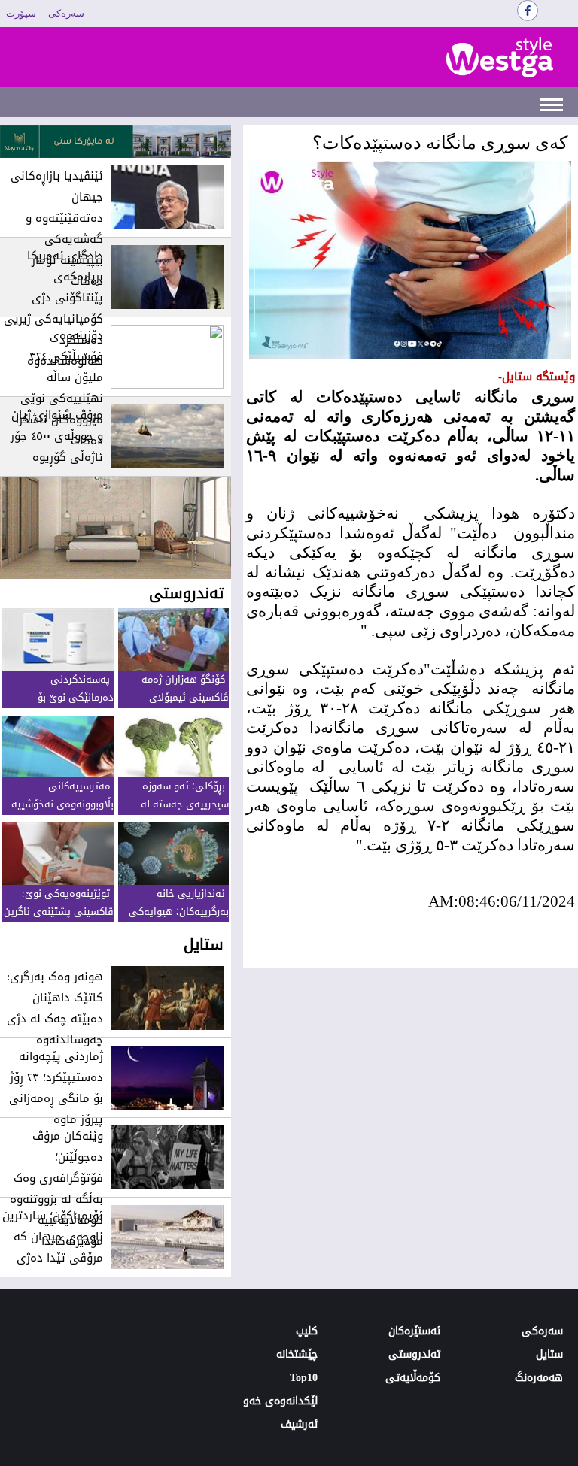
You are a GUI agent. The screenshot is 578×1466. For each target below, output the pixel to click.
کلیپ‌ (307, 1331)
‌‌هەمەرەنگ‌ (539, 1378)
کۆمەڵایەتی (412, 1378)
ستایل (549, 1354)
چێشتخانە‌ (297, 1354)
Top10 (304, 1378)
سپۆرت (21, 13)
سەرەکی (66, 13)
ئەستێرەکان (414, 1331)
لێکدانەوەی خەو (280, 1401)
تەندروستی (414, 1354)
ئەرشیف (299, 1424)
